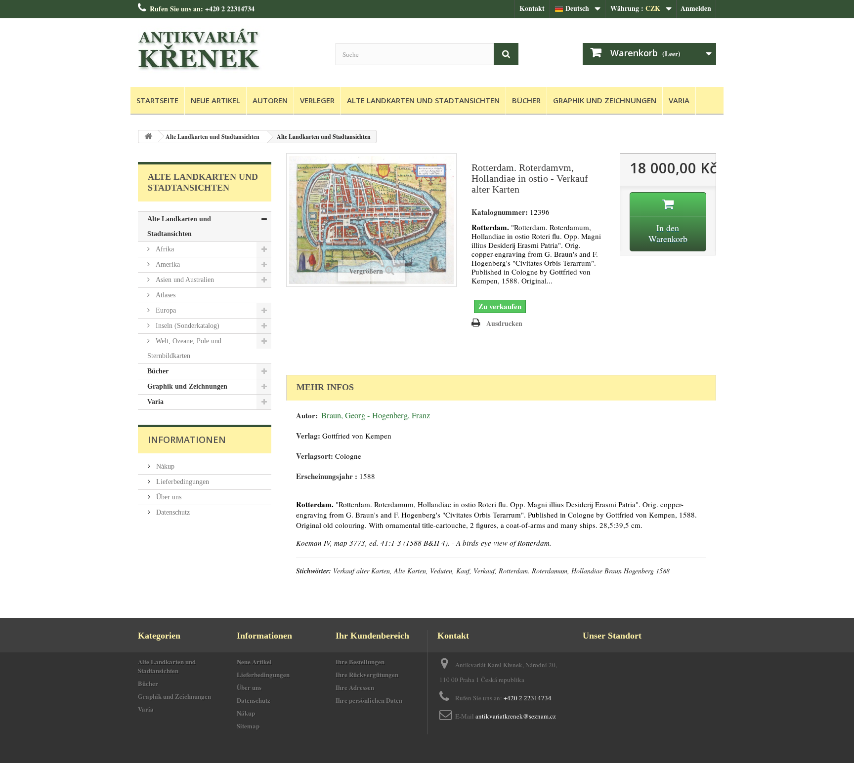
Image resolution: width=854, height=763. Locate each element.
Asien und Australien (184, 279)
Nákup (164, 466)
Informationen (187, 439)
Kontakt (532, 8)
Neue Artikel (215, 100)
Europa (165, 310)
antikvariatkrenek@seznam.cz (515, 716)
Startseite (157, 100)
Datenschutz (172, 512)
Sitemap (248, 725)
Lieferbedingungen (181, 481)
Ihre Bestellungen (360, 661)
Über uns (167, 497)
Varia (679, 100)
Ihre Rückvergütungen (367, 674)
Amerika (167, 264)
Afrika (164, 249)
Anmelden (696, 8)
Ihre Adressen (355, 687)
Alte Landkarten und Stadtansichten (423, 100)
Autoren (270, 100)
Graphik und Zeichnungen (604, 100)
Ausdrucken (504, 323)
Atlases (164, 295)
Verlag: (308, 436)
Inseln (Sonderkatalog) (186, 325)
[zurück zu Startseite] (148, 136)
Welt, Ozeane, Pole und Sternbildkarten (184, 348)
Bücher (526, 100)
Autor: (307, 415)
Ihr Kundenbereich (372, 636)
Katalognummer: (499, 212)
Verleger (317, 100)
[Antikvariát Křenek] (229, 50)
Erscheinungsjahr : (326, 476)
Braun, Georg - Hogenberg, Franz (375, 415)
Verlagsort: (314, 456)
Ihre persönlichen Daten (369, 700)
